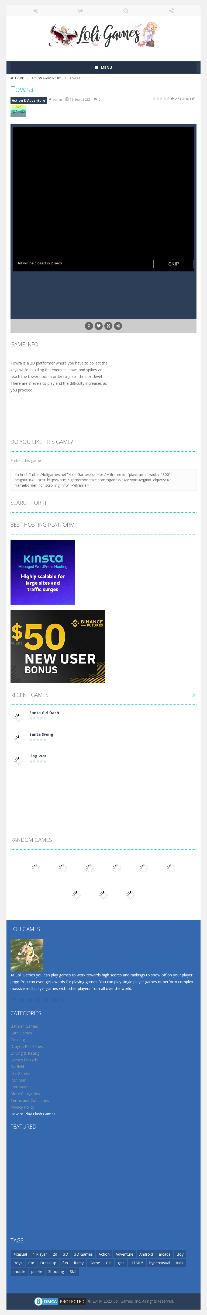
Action (104, 1254)
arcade (165, 1254)
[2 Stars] (158, 98)
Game (94, 1262)
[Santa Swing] (19, 739)
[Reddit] (31, 1000)
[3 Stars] (161, 98)
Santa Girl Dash (44, 712)
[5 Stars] (168, 98)
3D (65, 1254)
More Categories (25, 1093)
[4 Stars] (165, 98)
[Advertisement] (103, 787)
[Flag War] (19, 761)
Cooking (18, 1039)
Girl (109, 1262)
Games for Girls (24, 1059)
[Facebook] (15, 1000)
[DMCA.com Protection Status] (60, 1301)
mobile (19, 1271)
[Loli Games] (103, 33)
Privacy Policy (22, 1107)
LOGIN (36, 10)
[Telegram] (55, 1000)
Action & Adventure (46, 78)
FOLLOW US (171, 10)
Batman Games (24, 1026)
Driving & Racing (25, 1053)
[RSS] (63, 1000)
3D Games (83, 1254)
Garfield (17, 1066)
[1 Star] (154, 98)
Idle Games (20, 1073)
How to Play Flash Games (33, 1113)
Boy (180, 1254)
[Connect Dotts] (143, 868)
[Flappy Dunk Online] (117, 868)
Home (19, 78)
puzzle (36, 1271)
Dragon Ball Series (27, 1046)
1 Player (40, 1254)
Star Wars (19, 1086)
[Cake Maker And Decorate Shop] (63, 868)
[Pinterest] (47, 1000)
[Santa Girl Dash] (19, 717)
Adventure (124, 1254)
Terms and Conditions (30, 1100)
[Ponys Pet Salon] (76, 895)
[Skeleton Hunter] (130, 895)
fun (65, 1262)
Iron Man (18, 1080)
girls (121, 1262)
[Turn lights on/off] (89, 326)
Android (146, 1254)
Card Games (21, 1032)
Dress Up (48, 1262)
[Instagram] (39, 1000)
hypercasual (159, 1262)
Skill (73, 1271)
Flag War (37, 755)
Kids (179, 1262)
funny (79, 1262)
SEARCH (126, 10)
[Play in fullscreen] (108, 326)
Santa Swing (41, 734)
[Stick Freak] (90, 868)
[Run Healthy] (103, 895)
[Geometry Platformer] (36, 868)
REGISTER (81, 10)
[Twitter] (23, 1000)
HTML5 (136, 1262)
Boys (17, 1262)
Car (31, 1262)
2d (55, 1254)
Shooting (56, 1271)
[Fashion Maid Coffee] (170, 868)
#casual (20, 1254)
